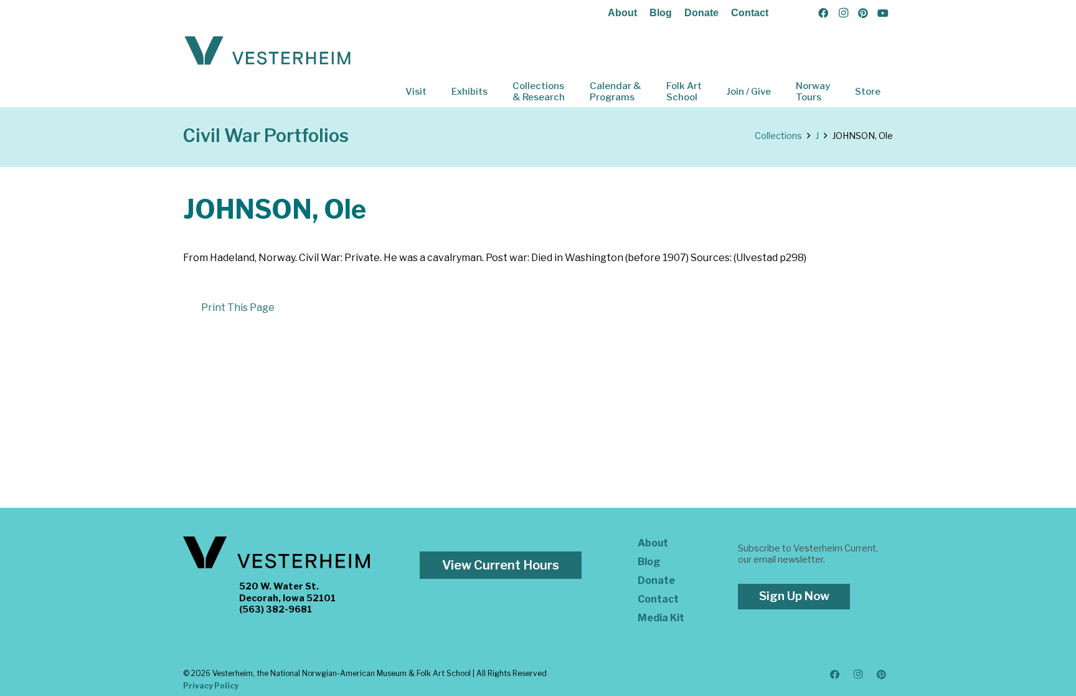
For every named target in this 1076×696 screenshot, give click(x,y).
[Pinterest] (863, 13)
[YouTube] (883, 13)
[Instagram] (843, 13)
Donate (701, 12)
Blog (660, 12)
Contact (749, 12)
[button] (435, 91)
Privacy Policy (210, 685)
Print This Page (238, 307)
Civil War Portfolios (266, 135)
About (622, 12)
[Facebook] (823, 13)
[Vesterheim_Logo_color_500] (267, 51)
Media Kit (661, 618)
